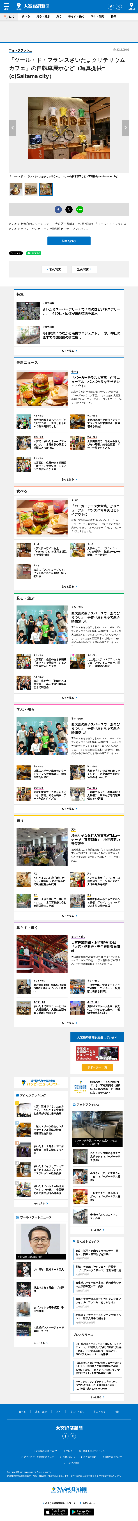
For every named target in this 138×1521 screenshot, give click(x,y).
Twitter (119, 7)
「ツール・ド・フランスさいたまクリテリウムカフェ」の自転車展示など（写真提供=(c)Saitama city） (64, 176)
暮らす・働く (76, 16)
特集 (113, 16)
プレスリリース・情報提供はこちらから (85, 1451)
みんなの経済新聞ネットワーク (69, 1490)
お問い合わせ (69, 1457)
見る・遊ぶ (43, 16)
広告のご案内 (89, 1457)
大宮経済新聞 (32, 6)
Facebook (111, 7)
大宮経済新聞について (46, 1451)
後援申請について (113, 1457)
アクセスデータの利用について (39, 1457)
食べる (26, 16)
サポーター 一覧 (97, 1067)
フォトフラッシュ (20, 50)
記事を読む (69, 241)
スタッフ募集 (72, 1462)
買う (59, 16)
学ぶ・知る (97, 16)
